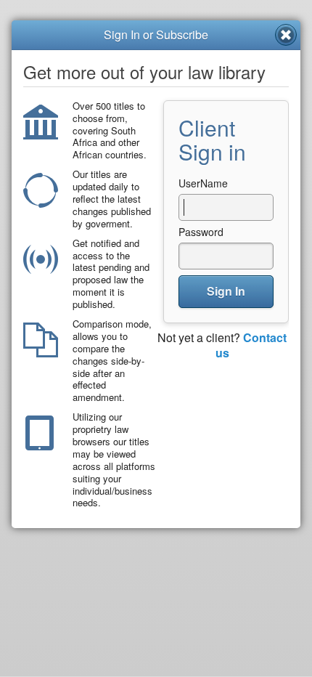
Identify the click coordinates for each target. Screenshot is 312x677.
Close (286, 35)
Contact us (251, 345)
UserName (203, 183)
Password (200, 232)
